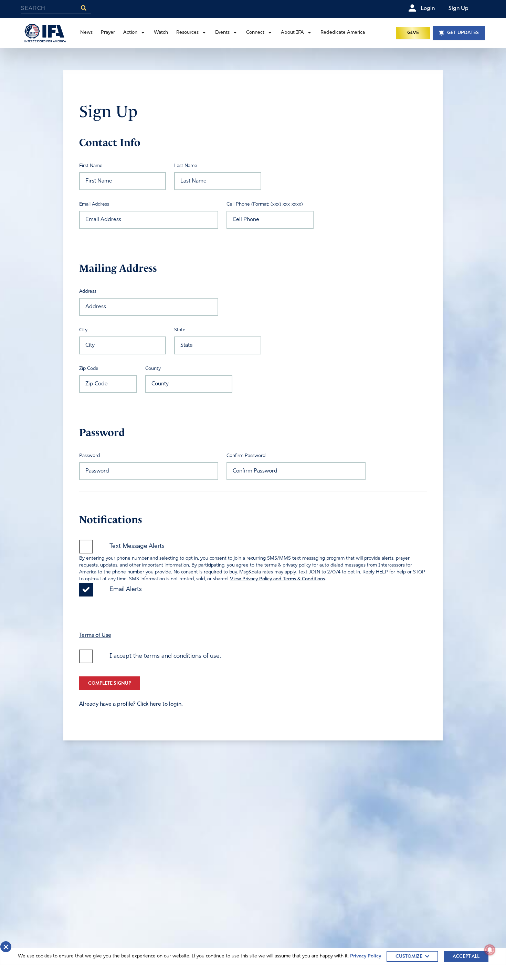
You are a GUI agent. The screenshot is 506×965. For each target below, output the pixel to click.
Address (87, 291)
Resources (187, 32)
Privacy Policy (365, 956)
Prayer (108, 32)
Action (130, 32)
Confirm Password (245, 455)
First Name (91, 165)
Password (89, 455)
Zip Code (88, 368)
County (153, 368)
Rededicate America (342, 32)
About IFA (292, 32)
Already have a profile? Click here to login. (131, 704)
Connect (255, 32)
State (180, 330)
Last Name (185, 165)
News (86, 32)
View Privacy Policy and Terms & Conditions (277, 579)
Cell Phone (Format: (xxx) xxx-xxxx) (264, 204)
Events (222, 32)
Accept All (466, 956)
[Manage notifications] (489, 949)
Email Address (94, 204)
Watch (161, 32)
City (83, 330)
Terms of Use (95, 635)
